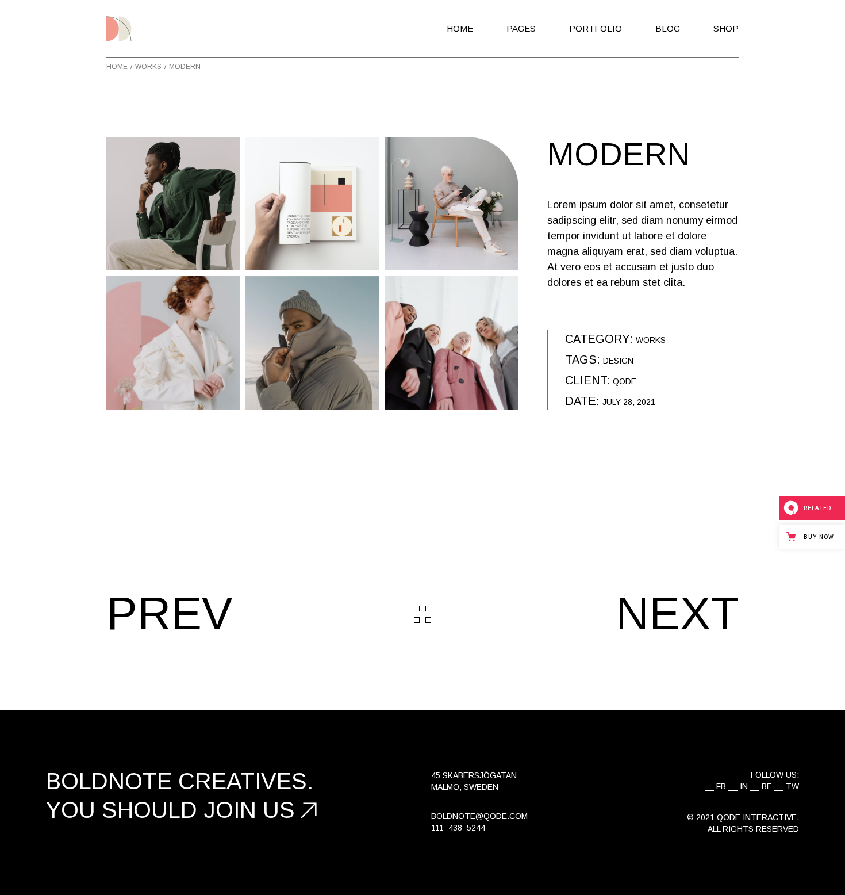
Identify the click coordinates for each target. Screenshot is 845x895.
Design (618, 360)
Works (651, 340)
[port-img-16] (451, 203)
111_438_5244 (458, 827)
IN (744, 786)
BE (767, 786)
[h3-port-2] (312, 343)
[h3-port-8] (312, 203)
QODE (624, 381)
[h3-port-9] (173, 203)
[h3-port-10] (451, 343)
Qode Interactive (757, 817)
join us (249, 810)
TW (792, 786)
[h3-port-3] (173, 343)
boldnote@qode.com (479, 816)
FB (721, 786)
